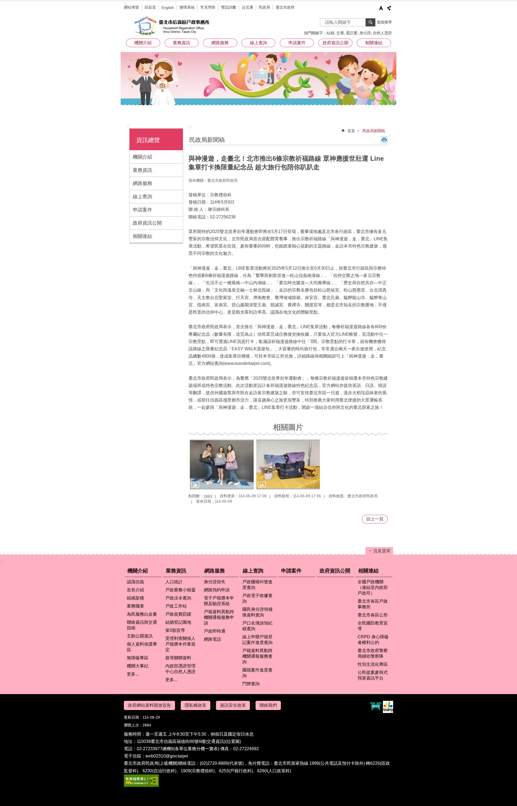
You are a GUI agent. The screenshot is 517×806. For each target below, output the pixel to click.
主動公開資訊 (140, 636)
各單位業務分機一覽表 (196, 748)
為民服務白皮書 (142, 614)
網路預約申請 (217, 590)
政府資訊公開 (335, 42)
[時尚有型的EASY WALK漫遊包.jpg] (222, 464)
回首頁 (150, 7)
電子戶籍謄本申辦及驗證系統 (219, 601)
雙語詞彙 (228, 7)
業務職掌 (135, 606)
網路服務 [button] (220, 42)
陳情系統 (187, 7)
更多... (133, 674)
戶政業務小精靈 (180, 590)
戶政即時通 (214, 631)
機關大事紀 (137, 666)
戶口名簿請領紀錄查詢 (257, 626)
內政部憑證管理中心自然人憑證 (180, 669)
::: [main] (190, 126)
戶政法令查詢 (178, 598)
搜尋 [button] (370, 22)
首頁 (351, 131)
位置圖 (233, 741)
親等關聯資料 (178, 658)
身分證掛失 (214, 581)
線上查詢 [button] (258, 42)
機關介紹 (142, 157)
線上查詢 (142, 196)
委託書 (351, 33)
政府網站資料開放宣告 (149, 705)
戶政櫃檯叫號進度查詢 (257, 584)
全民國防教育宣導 (373, 626)
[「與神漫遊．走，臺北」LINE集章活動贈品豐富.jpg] (288, 464)
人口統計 (174, 581)
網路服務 (142, 183)
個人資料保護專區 (142, 647)
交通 (340, 33)
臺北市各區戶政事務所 (373, 604)
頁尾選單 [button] (381, 551)
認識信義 (135, 581)
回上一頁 (374, 519)
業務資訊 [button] (181, 42)
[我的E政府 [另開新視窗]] (376, 707)
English (168, 7)
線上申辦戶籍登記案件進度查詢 (257, 639)
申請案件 (297, 42)
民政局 (264, 7)
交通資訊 (215, 741)
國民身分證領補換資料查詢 (257, 612)
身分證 (365, 33)
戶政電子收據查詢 (257, 598)
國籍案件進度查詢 (257, 673)
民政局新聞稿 (373, 131)
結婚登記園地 (178, 622)
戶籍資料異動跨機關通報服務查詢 (257, 656)
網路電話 (212, 639)
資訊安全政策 (233, 705)
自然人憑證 (382, 33)
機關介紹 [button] (143, 42)
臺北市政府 (285, 7)
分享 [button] (389, 8)
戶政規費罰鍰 (178, 614)
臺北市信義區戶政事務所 (172, 25)
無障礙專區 (137, 658)
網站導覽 (131, 7)
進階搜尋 (384, 22)
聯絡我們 (268, 705)
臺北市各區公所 (373, 615)
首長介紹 (135, 590)
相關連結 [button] (373, 42)
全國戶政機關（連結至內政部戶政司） (373, 587)
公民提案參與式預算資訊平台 (373, 675)
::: (125, 3)
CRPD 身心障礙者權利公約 (373, 639)
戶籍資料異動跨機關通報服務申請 (219, 617)
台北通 (247, 7)
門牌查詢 (251, 683)
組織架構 (135, 598)
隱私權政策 (195, 705)
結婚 (330, 33)
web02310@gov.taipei (166, 756)
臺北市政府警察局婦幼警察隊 (373, 653)
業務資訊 (142, 170)
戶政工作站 (176, 606)
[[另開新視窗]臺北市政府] (388, 707)
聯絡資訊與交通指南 (142, 625)
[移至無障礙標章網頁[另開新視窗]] (141, 785)
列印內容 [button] (384, 139)
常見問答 (207, 7)
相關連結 (142, 236)
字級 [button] (381, 8)
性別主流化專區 (373, 664)
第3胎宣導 (175, 630)
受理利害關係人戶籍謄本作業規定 (180, 644)
